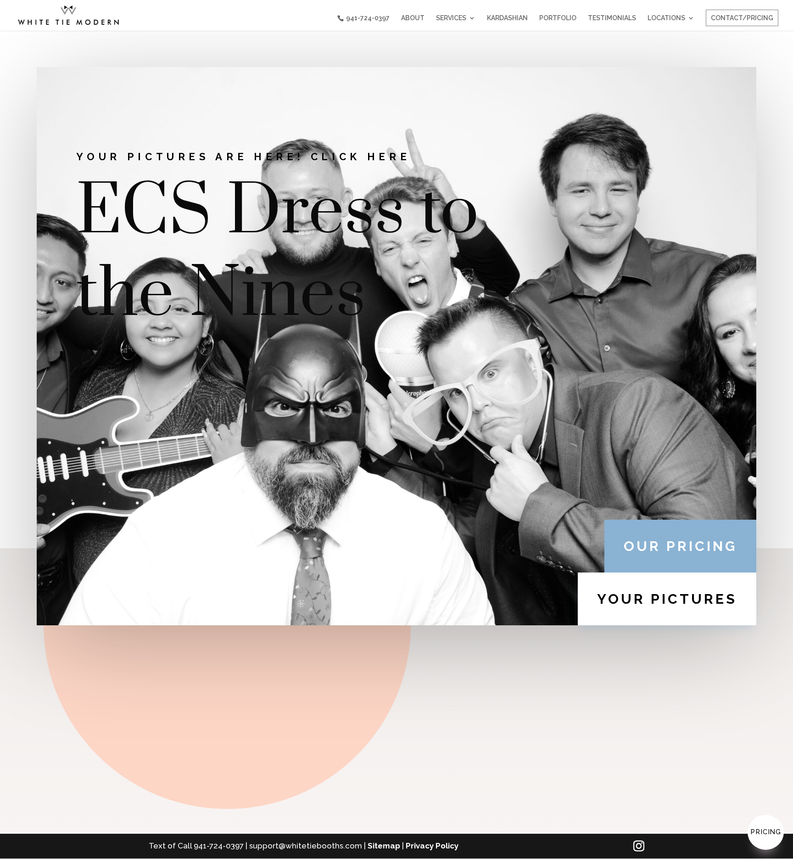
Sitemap (384, 845)
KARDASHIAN (507, 18)
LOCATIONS (666, 18)
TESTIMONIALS (612, 18)
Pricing (765, 832)
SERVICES (451, 18)
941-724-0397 (368, 18)
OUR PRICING (680, 546)
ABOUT (412, 18)
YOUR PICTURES (667, 599)
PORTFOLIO (557, 18)
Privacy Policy (432, 845)
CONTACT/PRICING (742, 18)
